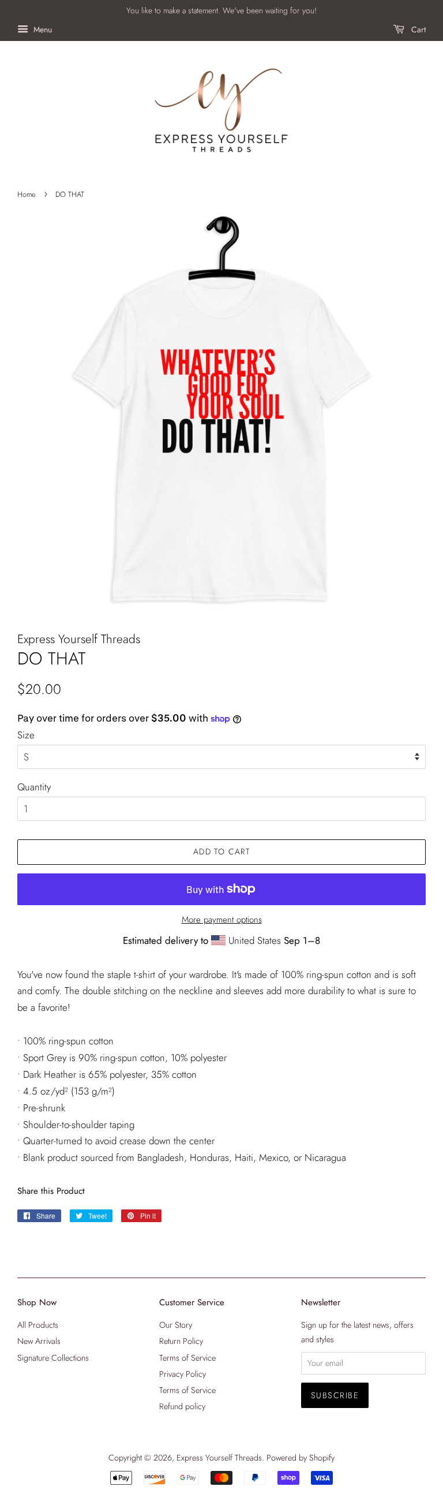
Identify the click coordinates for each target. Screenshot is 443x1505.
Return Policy (181, 1341)
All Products (37, 1325)
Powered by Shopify (300, 1457)
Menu (41, 29)
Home (26, 194)
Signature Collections (53, 1358)
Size (26, 735)
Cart (417, 29)
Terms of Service (187, 1358)
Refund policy (182, 1406)
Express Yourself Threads (219, 1457)
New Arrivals (39, 1341)
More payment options (222, 919)
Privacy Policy (182, 1374)
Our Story (175, 1325)
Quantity (34, 787)
